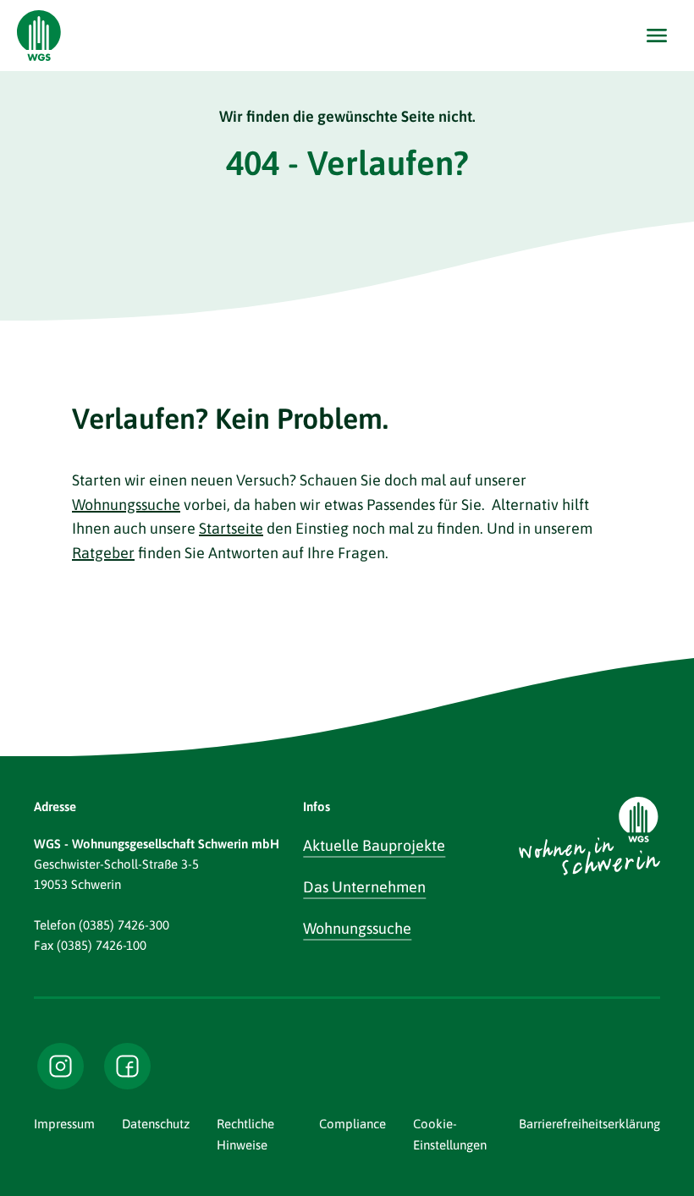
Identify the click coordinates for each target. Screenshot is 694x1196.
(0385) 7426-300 (124, 925)
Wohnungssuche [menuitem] (357, 928)
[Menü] (656, 35)
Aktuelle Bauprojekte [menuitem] (374, 845)
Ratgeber (103, 553)
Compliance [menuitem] (352, 1123)
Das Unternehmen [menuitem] (364, 887)
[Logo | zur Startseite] (39, 35)
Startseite (231, 528)
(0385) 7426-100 (101, 945)
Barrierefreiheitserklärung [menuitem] (589, 1123)
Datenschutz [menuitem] (156, 1123)
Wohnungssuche (126, 504)
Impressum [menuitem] (64, 1123)
